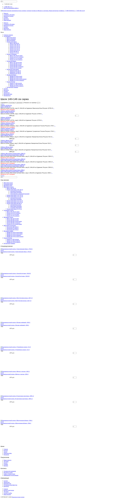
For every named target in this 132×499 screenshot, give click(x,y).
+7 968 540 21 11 (8, 6)
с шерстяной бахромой (16, 192)
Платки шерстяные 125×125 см (15, 196)
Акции (5, 452)
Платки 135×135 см (15, 46)
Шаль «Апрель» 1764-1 (7, 124)
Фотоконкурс (7, 95)
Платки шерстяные (12, 41)
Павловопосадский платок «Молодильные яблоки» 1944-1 (16, 423)
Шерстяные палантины (10, 225)
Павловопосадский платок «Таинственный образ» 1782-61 (16, 251)
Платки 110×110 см (15, 50)
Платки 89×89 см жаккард (16, 66)
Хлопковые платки (9, 210)
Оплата (5, 463)
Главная (6, 449)
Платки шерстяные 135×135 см (15, 195)
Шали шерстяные (11, 37)
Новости (6, 13)
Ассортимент (7, 36)
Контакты (6, 18)
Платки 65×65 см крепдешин (14, 224)
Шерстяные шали (8, 182)
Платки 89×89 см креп (15, 65)
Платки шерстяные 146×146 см (15, 189)
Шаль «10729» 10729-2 (7, 112)
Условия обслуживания (10, 471)
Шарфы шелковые (11, 75)
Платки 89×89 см (14, 51)
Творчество (7, 92)
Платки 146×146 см (15, 44)
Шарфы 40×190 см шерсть (16, 86)
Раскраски (6, 454)
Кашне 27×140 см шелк (16, 83)
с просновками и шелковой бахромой (19, 193)
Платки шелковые (11, 61)
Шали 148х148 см (14, 43)
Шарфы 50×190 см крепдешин (15, 232)
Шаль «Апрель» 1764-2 (7, 130)
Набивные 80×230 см (15, 70)
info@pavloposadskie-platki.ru (11, 8)
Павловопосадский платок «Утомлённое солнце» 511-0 (15, 349)
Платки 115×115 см (15, 48)
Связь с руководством (9, 474)
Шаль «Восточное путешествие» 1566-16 (12, 166)
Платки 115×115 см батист (17, 57)
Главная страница (8, 35)
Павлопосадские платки (18, 497)
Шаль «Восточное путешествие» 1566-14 (12, 160)
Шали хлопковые (11, 39)
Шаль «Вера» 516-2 (6, 142)
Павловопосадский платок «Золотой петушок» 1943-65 (15, 276)
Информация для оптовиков (11, 475)
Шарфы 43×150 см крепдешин (15, 233)
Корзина (6, 465)
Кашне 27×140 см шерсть (16, 84)
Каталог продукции (9, 490)
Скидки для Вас (8, 493)
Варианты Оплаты (8, 16)
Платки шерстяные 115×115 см (15, 200)
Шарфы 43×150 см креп (16, 77)
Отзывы (6, 17)
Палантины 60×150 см (12, 229)
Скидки (6, 88)
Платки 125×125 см (15, 47)
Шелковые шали (8, 185)
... (53, 108)
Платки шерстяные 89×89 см (14, 203)
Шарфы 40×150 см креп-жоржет (18, 79)
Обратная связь (8, 453)
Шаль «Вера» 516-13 (6, 135)
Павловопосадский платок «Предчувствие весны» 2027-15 (16, 300)
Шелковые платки (8, 217)
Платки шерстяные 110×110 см (15, 202)
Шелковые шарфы (8, 231)
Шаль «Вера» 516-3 (6, 148)
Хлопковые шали (8, 184)
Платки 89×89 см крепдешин (14, 221)
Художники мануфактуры (10, 485)
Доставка (6, 461)
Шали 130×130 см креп (16, 62)
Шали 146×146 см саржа (16, 55)
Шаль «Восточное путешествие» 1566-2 (12, 171)
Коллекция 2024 (8, 94)
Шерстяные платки (9, 187)
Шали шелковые (11, 40)
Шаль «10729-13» (6, 107)
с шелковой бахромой (15, 191)
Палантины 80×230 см (12, 227)
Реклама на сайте (8, 472)
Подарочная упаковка (12, 87)
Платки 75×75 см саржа (16, 58)
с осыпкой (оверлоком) (16, 207)
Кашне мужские (11, 81)
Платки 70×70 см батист (16, 59)
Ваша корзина (7, 20)
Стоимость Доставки (9, 14)
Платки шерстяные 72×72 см (14, 209)
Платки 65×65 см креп (15, 68)
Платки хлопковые (12, 54)
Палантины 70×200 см (12, 228)
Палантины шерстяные (13, 69)
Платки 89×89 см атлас (16, 63)
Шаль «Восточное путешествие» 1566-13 (12, 155)
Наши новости (7, 460)
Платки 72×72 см (14, 52)
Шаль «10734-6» (5, 119)
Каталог (6, 450)
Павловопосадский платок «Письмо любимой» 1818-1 (15, 325)
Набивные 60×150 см (15, 73)
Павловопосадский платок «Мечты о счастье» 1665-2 (14, 374)
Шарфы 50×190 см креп (16, 76)
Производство (7, 483)
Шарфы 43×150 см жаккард (17, 80)
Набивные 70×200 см (15, 72)
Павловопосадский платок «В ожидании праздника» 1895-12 (17, 398)
